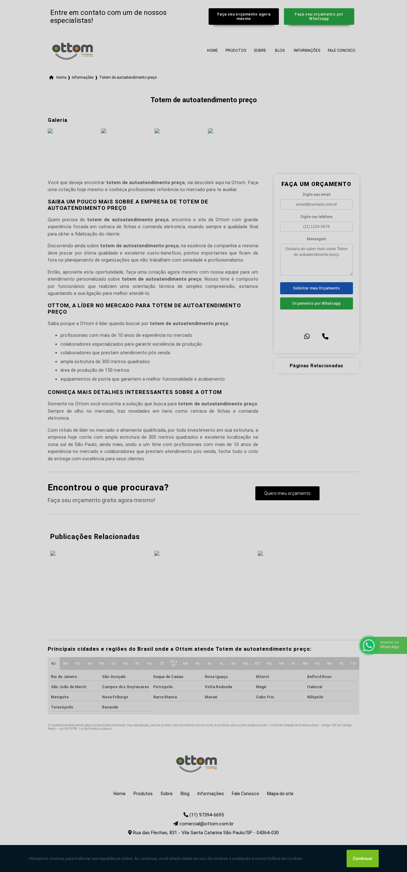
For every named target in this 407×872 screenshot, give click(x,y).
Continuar (362, 858)
